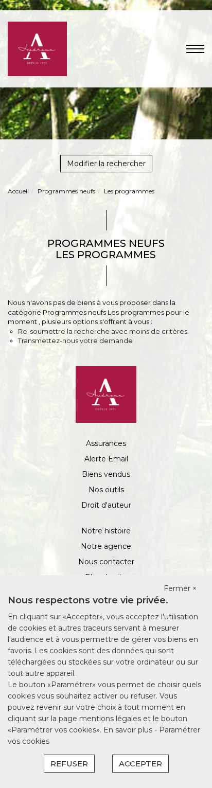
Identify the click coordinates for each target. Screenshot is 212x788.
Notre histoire (106, 530)
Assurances (106, 443)
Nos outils (106, 489)
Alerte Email (106, 458)
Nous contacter (106, 561)
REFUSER (69, 763)
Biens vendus (106, 474)
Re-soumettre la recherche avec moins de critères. (103, 331)
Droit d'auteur (106, 505)
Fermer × (180, 588)
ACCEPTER (140, 763)
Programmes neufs (66, 191)
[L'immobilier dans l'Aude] (37, 48)
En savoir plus (128, 730)
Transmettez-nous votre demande (75, 340)
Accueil (18, 191)
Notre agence (106, 546)
